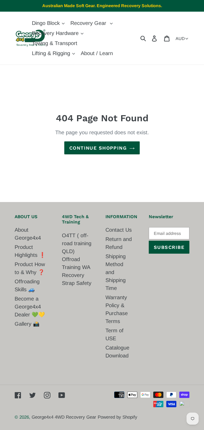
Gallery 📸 (27, 324)
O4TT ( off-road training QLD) (76, 243)
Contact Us (118, 230)
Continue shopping (98, 148)
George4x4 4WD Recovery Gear (64, 417)
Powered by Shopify (117, 417)
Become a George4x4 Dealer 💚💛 (30, 306)
